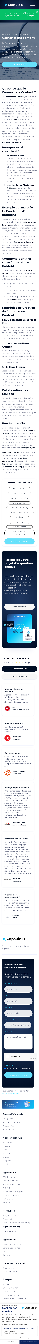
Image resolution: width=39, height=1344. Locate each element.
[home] (16, 5)
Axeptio (6, 1255)
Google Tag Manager (12, 1244)
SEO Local (7, 1203)
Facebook (7, 1143)
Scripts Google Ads (11, 1248)
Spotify (6, 1164)
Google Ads (8, 1119)
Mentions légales (11, 1295)
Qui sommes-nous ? (12, 1288)
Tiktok (5, 1150)
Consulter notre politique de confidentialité (14, 1324)
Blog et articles (9, 1216)
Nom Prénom (10, 984)
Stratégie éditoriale (11, 1184)
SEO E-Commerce (11, 1195)
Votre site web (10, 1020)
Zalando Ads (8, 1130)
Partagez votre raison (11, 1093)
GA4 (5, 1252)
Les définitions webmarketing (16, 1223)
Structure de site (10, 1181)
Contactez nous (19, 669)
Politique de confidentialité (15, 1299)
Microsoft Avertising (12, 1122)
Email (7, 996)
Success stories (9, 1219)
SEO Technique (10, 1177)
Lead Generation (10, 1272)
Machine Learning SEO (13, 1192)
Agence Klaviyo (9, 1231)
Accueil (6, 1284)
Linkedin (7, 1157)
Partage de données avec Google (14, 1333)
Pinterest (7, 1154)
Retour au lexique (19, 65)
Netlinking (8, 1199)
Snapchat (7, 1161)
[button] (32, 5)
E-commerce (8, 1268)
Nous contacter (19, 607)
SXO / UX (6, 1188)
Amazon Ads (8, 1126)
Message (8, 1032)
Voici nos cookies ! (9, 1331)
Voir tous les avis (19, 676)
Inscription (9, 1065)
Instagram (7, 1146)
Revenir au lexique (19, 541)
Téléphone (9, 1008)
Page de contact (10, 1292)
